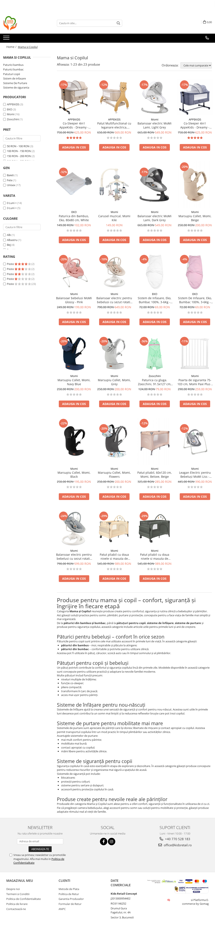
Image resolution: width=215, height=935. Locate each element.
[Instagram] (111, 841)
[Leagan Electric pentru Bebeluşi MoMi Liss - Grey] (195, 441)
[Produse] (6, 39)
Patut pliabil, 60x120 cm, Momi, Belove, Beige (154, 475)
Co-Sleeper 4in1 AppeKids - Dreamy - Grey (194, 125)
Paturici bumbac (13, 69)
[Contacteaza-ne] (207, 38)
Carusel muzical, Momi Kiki (114, 218)
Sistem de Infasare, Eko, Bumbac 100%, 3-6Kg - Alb (154, 300)
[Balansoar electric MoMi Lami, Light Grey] (154, 97)
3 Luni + (12, 208)
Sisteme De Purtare (15, 83)
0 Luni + (12, 203)
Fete (9, 180)
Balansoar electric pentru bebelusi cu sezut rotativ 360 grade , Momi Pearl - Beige (114, 300)
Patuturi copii (11, 74)
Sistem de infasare (14, 78)
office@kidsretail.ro (177, 845)
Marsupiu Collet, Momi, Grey (114, 382)
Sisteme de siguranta (16, 87)
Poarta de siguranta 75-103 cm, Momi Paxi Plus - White (194, 382)
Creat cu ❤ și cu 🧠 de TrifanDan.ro (169, 900)
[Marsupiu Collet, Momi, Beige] (195, 184)
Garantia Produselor (71, 899)
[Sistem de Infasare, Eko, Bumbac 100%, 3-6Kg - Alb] (154, 272)
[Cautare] (118, 23)
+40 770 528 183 (177, 839)
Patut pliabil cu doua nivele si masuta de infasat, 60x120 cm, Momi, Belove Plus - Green (154, 557)
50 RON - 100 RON (18, 146)
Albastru (12, 240)
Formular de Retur (70, 904)
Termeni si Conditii (17, 894)
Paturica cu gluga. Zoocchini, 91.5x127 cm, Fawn (154, 382)
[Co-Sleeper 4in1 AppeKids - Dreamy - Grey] (195, 97)
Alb (9, 235)
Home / (11, 47)
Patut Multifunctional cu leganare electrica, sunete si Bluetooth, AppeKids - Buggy (114, 125)
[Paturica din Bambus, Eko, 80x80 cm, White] (74, 185)
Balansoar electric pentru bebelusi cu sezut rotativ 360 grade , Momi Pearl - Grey (74, 557)
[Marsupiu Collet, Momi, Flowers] (114, 441)
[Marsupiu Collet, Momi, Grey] (114, 354)
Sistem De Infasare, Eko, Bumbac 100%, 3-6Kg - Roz (195, 300)
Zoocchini (13, 119)
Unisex (11, 185)
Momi (10, 114)
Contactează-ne (16, 909)
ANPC (62, 909)
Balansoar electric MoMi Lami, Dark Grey (155, 218)
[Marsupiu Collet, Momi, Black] (74, 441)
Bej (9, 245)
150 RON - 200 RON (19, 156)
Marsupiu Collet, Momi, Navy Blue (74, 382)
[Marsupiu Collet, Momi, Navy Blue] (74, 354)
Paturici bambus (13, 65)
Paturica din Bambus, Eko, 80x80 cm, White (74, 218)
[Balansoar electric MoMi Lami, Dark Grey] (154, 185)
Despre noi (13, 889)
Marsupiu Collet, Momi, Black (74, 475)
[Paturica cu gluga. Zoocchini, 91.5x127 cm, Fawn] (154, 354)
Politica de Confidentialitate (23, 899)
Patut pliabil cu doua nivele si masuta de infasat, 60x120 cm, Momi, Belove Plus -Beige (114, 557)
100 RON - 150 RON (19, 151)
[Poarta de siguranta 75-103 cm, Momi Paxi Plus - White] (195, 354)
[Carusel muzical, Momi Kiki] (114, 185)
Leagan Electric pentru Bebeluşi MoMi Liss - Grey (195, 475)
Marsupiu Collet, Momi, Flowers (114, 475)
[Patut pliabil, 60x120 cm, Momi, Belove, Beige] (154, 441)
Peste (10, 264)
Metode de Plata (69, 889)
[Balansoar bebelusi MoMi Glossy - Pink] (74, 272)
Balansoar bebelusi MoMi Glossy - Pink (74, 300)
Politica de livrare (17, 904)
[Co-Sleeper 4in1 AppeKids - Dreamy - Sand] (74, 97)
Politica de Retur (69, 894)
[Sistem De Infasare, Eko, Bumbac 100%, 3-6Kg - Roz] (195, 272)
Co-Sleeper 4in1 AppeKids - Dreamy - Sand (73, 125)
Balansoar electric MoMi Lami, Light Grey (155, 125)
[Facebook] (103, 841)
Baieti (10, 175)
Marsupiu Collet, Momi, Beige (194, 218)
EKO (9, 109)
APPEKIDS (13, 104)
